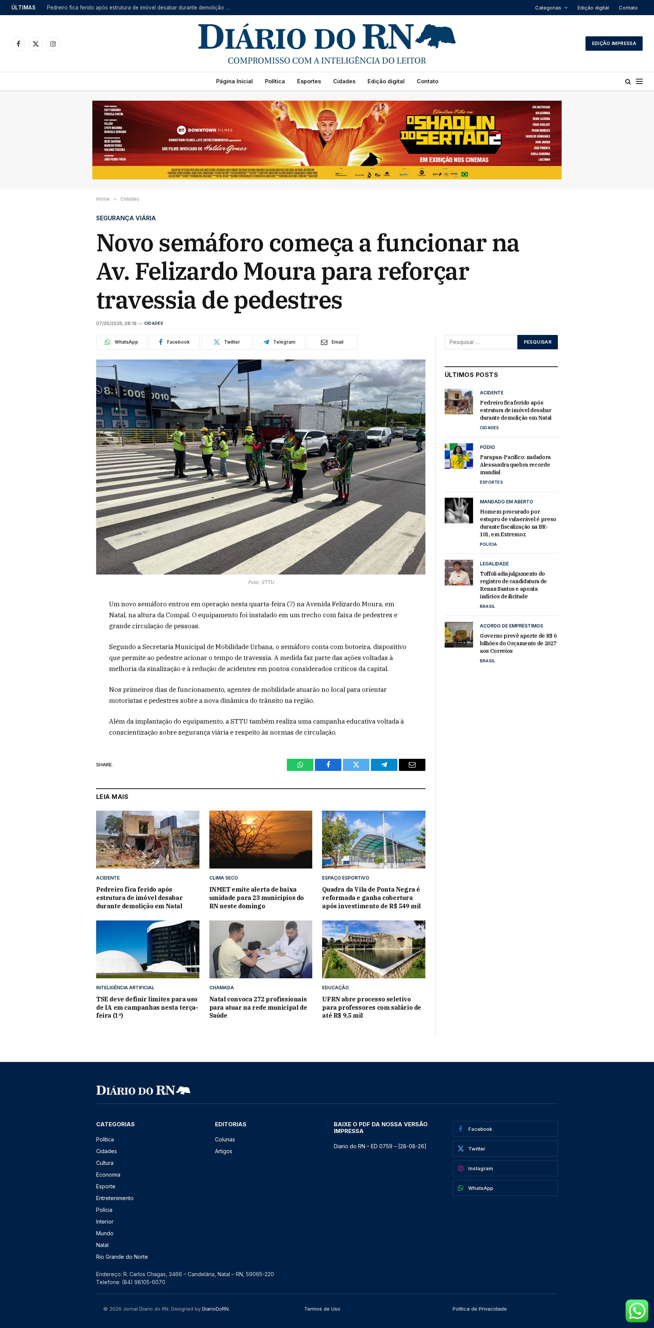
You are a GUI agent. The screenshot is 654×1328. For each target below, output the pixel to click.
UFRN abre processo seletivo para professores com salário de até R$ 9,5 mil (371, 1007)
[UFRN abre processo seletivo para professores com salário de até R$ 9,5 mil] (373, 949)
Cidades (344, 81)
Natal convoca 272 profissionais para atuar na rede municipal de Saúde (258, 1007)
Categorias (548, 8)
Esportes (309, 81)
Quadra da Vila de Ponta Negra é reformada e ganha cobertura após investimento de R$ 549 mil (371, 898)
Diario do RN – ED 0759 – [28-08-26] (380, 1146)
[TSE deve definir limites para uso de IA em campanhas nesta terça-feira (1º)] (147, 949)
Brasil (487, 606)
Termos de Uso (322, 1309)
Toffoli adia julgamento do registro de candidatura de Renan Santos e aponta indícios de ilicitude (513, 585)
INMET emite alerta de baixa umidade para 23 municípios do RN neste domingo (256, 898)
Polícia (488, 544)
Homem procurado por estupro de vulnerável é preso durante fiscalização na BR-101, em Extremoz (518, 523)
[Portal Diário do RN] (327, 43)
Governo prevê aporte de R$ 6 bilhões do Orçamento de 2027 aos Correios (518, 643)
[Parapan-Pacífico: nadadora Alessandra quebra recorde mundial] (459, 456)
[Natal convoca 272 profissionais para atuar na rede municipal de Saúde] (261, 949)
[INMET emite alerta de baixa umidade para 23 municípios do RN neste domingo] (261, 840)
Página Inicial (234, 81)
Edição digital (593, 8)
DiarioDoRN (215, 1309)
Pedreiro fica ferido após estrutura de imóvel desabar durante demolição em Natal (139, 898)
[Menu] (639, 81)
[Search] (628, 81)
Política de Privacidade (480, 1309)
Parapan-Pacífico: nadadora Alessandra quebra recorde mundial (125, 8)
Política (275, 81)
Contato (628, 8)
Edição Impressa (614, 43)
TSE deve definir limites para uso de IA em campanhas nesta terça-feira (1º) (147, 1007)
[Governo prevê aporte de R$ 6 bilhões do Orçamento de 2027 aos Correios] (459, 635)
